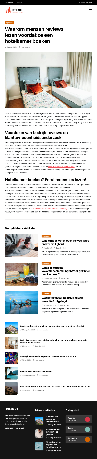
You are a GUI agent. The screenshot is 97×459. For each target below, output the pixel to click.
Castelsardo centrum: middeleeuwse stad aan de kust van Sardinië (52, 326)
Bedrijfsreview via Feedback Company (50, 209)
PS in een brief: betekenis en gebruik (53, 431)
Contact (19, 3)
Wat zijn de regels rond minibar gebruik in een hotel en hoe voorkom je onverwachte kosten (53, 341)
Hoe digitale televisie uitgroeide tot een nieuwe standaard (48, 356)
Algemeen (9, 23)
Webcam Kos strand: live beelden (36, 371)
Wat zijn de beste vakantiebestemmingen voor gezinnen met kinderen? (66, 271)
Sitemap (9, 428)
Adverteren (9, 3)
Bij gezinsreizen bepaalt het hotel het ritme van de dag (53, 444)
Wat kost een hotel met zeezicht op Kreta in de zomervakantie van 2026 (55, 386)
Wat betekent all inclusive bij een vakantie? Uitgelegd (62, 299)
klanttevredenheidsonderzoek (61, 167)
